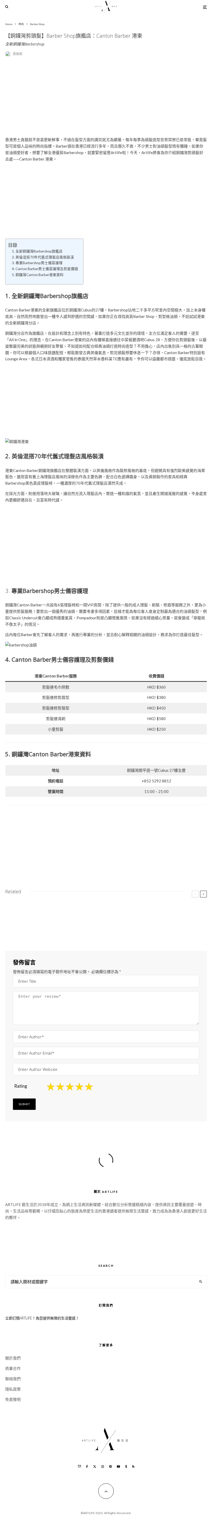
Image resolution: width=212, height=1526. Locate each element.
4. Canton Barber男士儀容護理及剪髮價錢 (45, 269)
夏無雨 (17, 54)
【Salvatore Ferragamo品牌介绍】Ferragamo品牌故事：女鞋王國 (162, 909)
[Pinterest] (110, 1466)
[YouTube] (118, 1466)
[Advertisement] (106, 100)
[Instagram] (103, 1466)
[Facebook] (87, 1466)
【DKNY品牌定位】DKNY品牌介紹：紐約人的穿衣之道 (63, 927)
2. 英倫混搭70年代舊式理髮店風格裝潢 (43, 257)
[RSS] (133, 1466)
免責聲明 (13, 1399)
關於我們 (13, 1358)
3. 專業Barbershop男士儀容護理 (37, 263)
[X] (94, 1466)
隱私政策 (13, 1389)
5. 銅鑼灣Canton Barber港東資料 (38, 275)
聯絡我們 (13, 1378)
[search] (201, 1282)
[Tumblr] (126, 1466)
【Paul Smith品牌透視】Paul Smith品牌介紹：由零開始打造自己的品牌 (63, 909)
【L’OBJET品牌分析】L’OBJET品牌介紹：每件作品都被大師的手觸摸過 (167, 927)
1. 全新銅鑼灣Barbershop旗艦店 (37, 251)
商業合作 (13, 1368)
